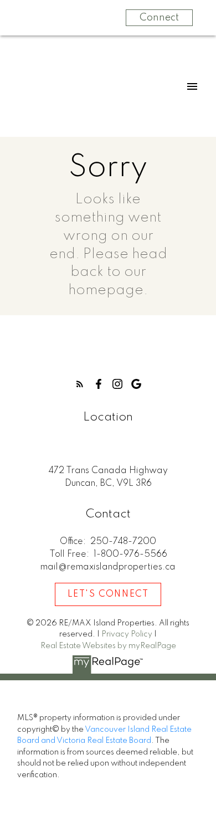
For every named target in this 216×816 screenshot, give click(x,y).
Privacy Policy (126, 634)
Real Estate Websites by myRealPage (108, 646)
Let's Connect (108, 594)
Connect (159, 18)
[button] (80, 384)
